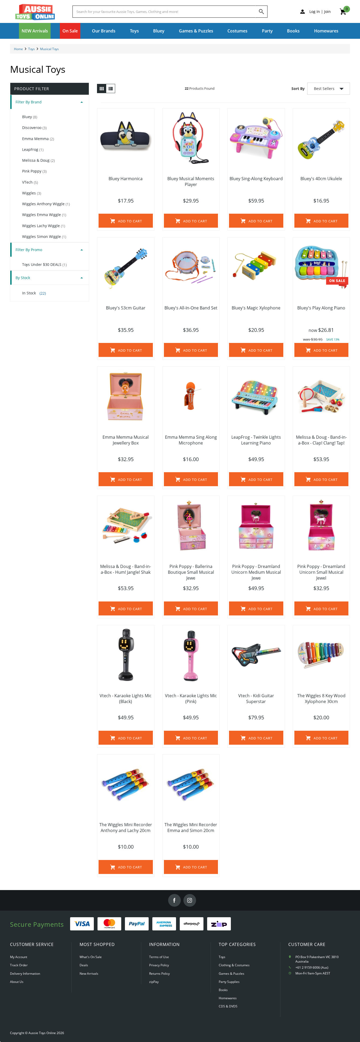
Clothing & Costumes (234, 965)
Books (293, 31)
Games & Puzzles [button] (196, 31)
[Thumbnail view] (101, 88)
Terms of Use (159, 957)
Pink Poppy (34, 171)
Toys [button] (134, 31)
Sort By (298, 88)
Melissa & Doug (38, 160)
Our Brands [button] (103, 31)
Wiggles (31, 193)
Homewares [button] (326, 31)
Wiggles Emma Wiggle (44, 214)
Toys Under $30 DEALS (44, 264)
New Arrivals (89, 973)
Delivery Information (25, 973)
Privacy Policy (159, 965)
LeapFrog (32, 149)
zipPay (154, 981)
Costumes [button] (237, 31)
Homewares (228, 998)
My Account (18, 957)
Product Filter (31, 89)
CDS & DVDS (228, 1006)
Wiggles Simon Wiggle (44, 236)
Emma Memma (38, 138)
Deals (84, 965)
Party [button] (267, 31)
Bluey (158, 31)
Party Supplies (229, 981)
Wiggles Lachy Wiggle (43, 225)
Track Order (19, 965)
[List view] (110, 88)
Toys (222, 957)
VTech (30, 182)
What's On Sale (91, 957)
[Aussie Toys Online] (35, 12)
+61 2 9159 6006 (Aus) (311, 967)
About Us (16, 981)
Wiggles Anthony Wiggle (46, 204)
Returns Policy (159, 973)
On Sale (70, 31)
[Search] (261, 12)
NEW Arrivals (35, 31)
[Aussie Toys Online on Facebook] (174, 900)
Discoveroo (34, 127)
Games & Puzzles (231, 973)
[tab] (49, 102)
